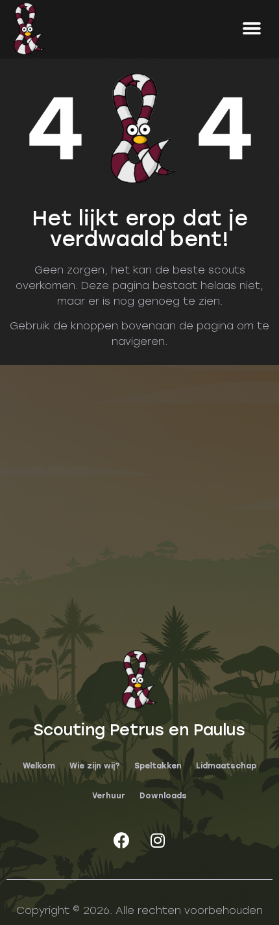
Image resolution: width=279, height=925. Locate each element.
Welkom (39, 765)
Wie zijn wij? (94, 765)
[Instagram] (157, 840)
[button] (251, 28)
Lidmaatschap (226, 765)
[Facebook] (122, 840)
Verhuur (108, 795)
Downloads (163, 795)
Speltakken (158, 765)
